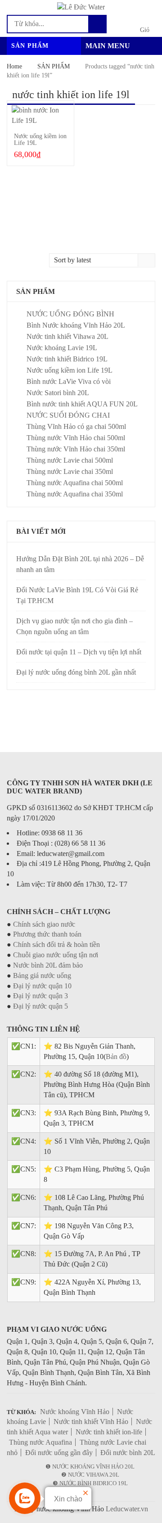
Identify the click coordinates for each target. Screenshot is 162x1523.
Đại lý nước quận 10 (42, 986)
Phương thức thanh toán (47, 934)
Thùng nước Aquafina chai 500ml (75, 483)
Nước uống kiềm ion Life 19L (69, 370)
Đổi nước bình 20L (127, 1452)
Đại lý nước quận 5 (40, 1006)
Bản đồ (116, 1056)
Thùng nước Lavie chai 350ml (70, 471)
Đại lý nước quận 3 (40, 996)
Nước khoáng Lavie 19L (62, 347)
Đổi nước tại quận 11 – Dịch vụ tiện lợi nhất (78, 652)
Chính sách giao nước (44, 924)
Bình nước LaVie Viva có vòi (69, 381)
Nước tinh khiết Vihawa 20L (67, 336)
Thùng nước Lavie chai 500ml (70, 460)
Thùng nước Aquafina (40, 1442)
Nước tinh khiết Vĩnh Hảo (91, 1421)
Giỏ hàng (145, 31)
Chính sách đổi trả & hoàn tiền (56, 944)
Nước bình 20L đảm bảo (48, 965)
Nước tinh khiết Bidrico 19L (67, 359)
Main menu (108, 46)
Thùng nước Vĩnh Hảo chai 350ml (76, 449)
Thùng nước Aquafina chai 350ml (75, 494)
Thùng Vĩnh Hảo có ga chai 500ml (76, 426)
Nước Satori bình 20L (58, 393)
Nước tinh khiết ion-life (109, 1432)
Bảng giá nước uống (42, 975)
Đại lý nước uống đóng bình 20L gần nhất (76, 672)
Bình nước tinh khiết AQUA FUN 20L (82, 404)
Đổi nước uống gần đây (59, 1452)
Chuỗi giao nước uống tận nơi (55, 955)
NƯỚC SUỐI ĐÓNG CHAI (68, 415)
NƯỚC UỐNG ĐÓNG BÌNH (70, 314)
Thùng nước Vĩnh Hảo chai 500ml (76, 438)
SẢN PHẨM (53, 66)
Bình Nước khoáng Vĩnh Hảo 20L (76, 325)
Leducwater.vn (127, 1509)
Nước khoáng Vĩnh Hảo (74, 1411)
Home (14, 66)
